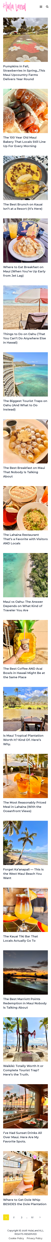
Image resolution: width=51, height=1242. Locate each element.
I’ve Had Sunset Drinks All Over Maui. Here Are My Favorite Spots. (22, 1137)
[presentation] (25, 40)
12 (32, 1217)
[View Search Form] (47, 6)
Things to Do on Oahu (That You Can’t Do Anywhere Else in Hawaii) (24, 338)
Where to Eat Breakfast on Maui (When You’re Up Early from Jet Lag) (24, 271)
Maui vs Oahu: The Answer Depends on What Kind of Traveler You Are (23, 606)
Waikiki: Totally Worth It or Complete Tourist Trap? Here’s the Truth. (23, 1070)
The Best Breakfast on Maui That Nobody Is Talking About (24, 472)
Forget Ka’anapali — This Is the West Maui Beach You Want (23, 874)
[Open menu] (40, 7)
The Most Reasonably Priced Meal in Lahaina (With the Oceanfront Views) (24, 807)
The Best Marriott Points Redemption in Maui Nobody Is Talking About (25, 1003)
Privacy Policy (34, 1238)
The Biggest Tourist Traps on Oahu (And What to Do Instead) (25, 405)
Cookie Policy (16, 1238)
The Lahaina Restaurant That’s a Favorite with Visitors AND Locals (25, 539)
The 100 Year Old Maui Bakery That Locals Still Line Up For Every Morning (24, 142)
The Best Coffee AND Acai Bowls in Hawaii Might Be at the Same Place (24, 673)
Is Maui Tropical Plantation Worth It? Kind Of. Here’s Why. (23, 740)
